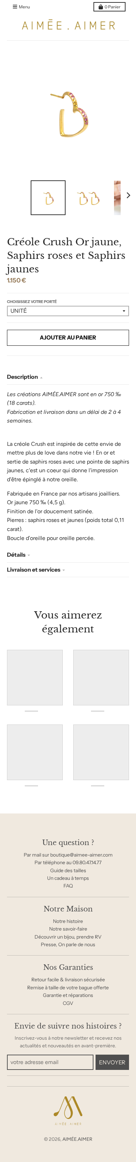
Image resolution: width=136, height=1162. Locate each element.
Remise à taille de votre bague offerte (68, 987)
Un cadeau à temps (68, 878)
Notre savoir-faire (68, 929)
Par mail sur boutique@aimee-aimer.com (68, 855)
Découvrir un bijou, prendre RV (68, 937)
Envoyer (112, 1062)
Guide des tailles (68, 870)
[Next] (128, 195)
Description (22, 376)
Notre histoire (68, 921)
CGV (68, 1003)
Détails (16, 554)
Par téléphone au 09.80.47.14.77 (68, 862)
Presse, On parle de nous (68, 944)
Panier (113, 6)
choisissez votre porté (32, 301)
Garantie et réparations (68, 995)
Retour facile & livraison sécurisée (68, 979)
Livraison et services (33, 569)
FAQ (68, 886)
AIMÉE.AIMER (77, 1139)
